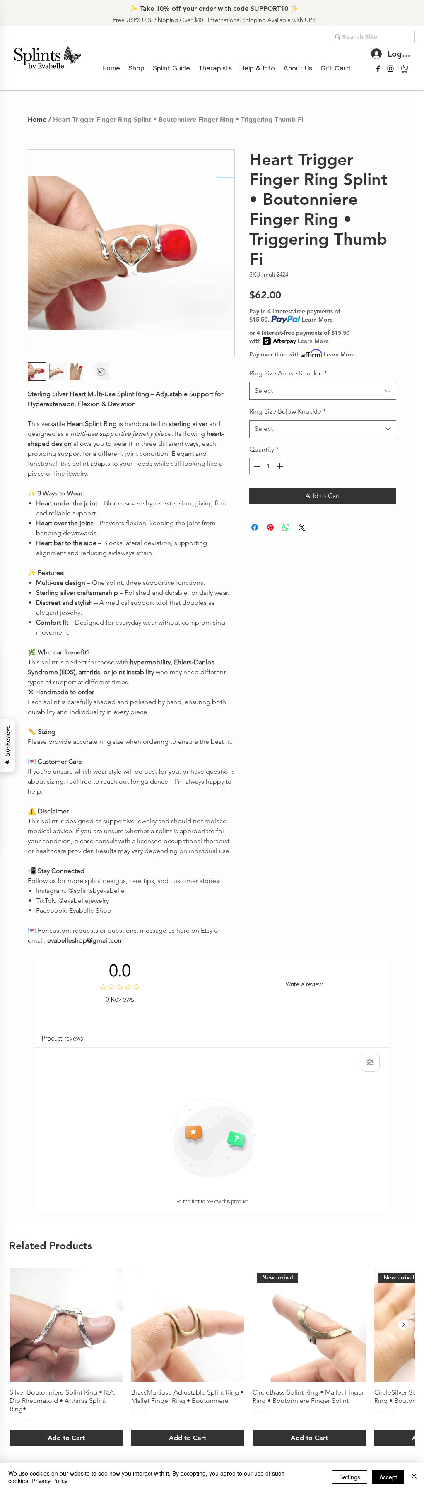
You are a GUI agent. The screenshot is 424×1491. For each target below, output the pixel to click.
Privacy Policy (49, 1481)
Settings (349, 1477)
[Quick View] (66, 1325)
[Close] (414, 1476)
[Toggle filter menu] (370, 1062)
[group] (212, 1357)
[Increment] (280, 466)
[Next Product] (403, 1325)
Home (37, 119)
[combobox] (322, 391)
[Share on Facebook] (255, 527)
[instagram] (390, 69)
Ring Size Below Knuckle (287, 411)
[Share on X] (302, 527)
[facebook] (378, 69)
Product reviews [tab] (62, 1038)
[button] (171, 68)
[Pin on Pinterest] (270, 527)
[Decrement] (256, 466)
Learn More (317, 319)
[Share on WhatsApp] (286, 527)
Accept (388, 1477)
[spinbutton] (268, 466)
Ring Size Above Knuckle (288, 373)
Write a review (304, 984)
